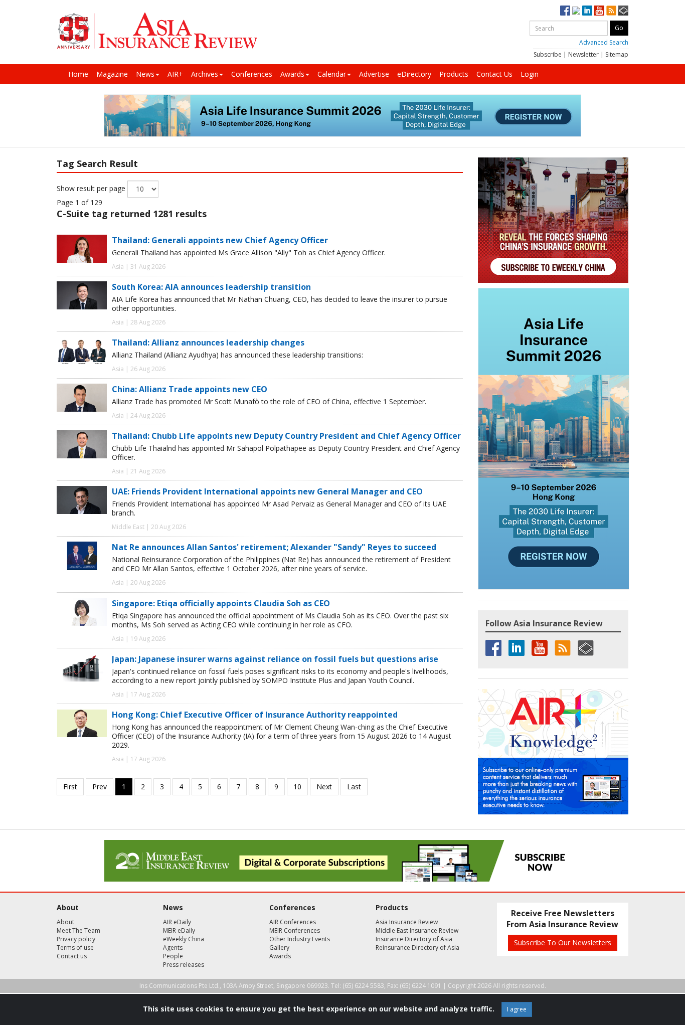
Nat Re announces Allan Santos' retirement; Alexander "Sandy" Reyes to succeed (274, 547)
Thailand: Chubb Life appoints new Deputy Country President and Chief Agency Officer (286, 435)
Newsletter (583, 54)
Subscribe (548, 54)
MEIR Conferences (294, 930)
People (173, 956)
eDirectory (414, 74)
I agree (517, 1009)
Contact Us (494, 74)
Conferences (251, 74)
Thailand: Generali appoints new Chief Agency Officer (220, 240)
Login (530, 74)
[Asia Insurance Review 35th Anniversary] (157, 31)
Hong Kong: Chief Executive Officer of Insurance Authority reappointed (255, 714)
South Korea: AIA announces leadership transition (211, 286)
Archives (204, 74)
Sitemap (616, 54)
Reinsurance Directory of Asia (417, 947)
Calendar (331, 74)
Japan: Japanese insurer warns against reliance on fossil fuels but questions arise (275, 658)
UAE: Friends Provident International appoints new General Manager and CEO (267, 491)
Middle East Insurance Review (417, 930)
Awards (292, 74)
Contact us (72, 956)
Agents (173, 947)
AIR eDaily (177, 922)
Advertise (374, 74)
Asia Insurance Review (407, 922)
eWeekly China (183, 939)
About (65, 922)
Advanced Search (603, 42)
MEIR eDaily (179, 930)
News (145, 74)
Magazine (112, 74)
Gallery (279, 947)
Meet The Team (78, 930)
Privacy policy (76, 939)
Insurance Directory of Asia (414, 939)
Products (453, 74)
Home (78, 74)
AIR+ (175, 74)
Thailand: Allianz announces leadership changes (208, 342)
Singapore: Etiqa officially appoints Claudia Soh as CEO (221, 603)
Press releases (183, 964)
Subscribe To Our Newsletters (562, 942)
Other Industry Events (299, 939)
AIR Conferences (292, 922)
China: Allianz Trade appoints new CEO (189, 389)
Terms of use (75, 947)
